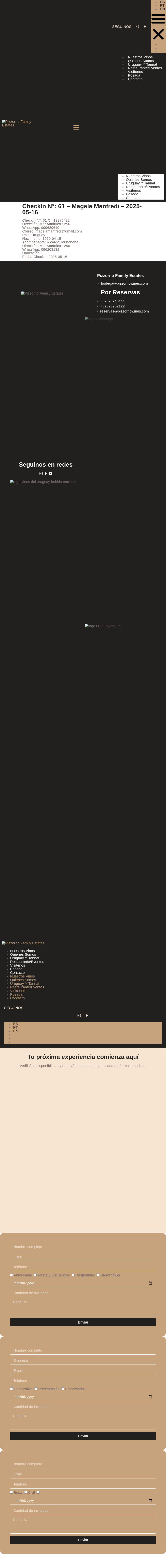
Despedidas (85, 1275)
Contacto (135, 79)
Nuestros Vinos (140, 57)
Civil (31, 1493)
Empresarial (75, 1389)
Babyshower (110, 1275)
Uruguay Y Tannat (142, 64)
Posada (134, 75)
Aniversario (23, 1275)
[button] (158, 26)
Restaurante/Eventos (145, 68)
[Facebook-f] (145, 26)
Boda (18, 1493)
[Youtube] (50, 473)
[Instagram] (137, 26)
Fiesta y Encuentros (54, 1275)
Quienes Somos (141, 61)
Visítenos (135, 72)
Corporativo (23, 1389)
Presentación (49, 1389)
